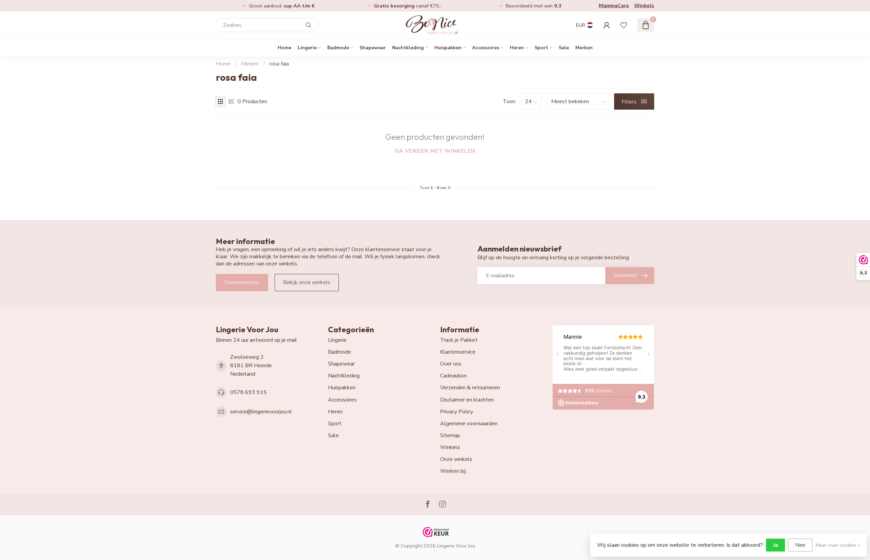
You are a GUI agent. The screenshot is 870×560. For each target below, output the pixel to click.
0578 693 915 (248, 392)
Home (284, 47)
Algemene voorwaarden (469, 423)
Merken (584, 47)
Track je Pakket (458, 340)
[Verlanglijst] (623, 25)
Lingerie (307, 47)
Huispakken (448, 47)
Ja (775, 545)
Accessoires (485, 47)
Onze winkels (456, 459)
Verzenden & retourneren (470, 387)
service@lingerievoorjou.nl (261, 411)
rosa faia (279, 63)
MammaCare (614, 5)
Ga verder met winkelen (435, 151)
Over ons (451, 364)
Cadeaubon (453, 375)
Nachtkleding (408, 47)
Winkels (644, 5)
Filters (630, 102)
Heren (517, 47)
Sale (564, 47)
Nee (800, 545)
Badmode (338, 47)
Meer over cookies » (838, 545)
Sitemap (450, 435)
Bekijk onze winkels (306, 282)
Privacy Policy (456, 411)
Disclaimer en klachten (467, 400)
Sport (541, 47)
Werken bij (453, 471)
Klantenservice (242, 282)
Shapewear (373, 47)
